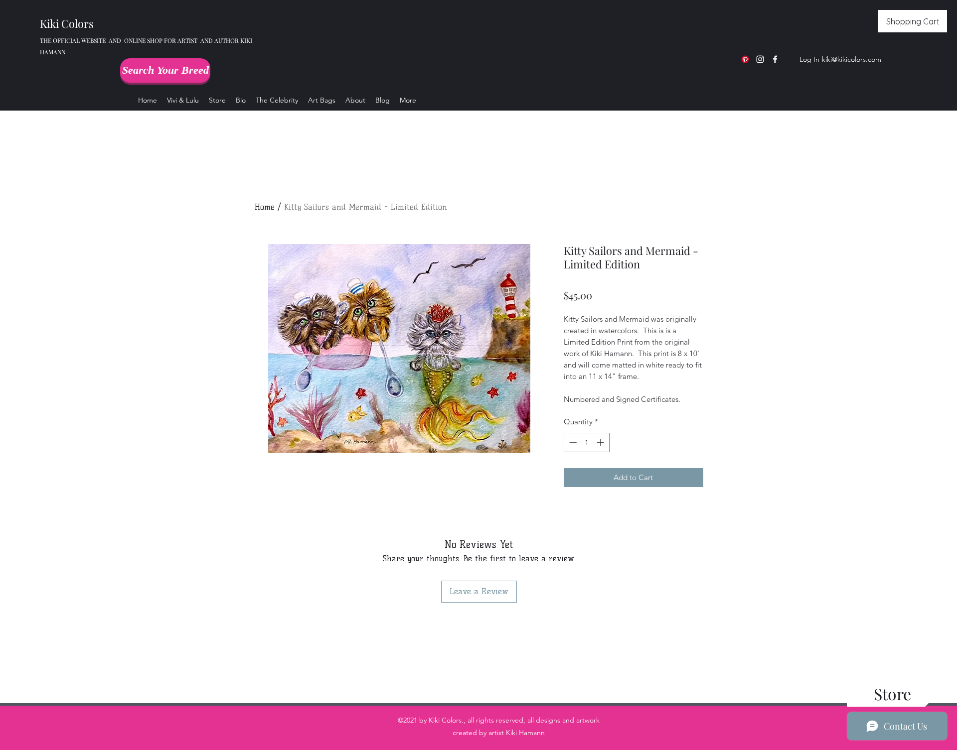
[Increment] (601, 442)
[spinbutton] (586, 442)
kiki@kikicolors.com (851, 59)
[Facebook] (775, 59)
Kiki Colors (67, 23)
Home (265, 207)
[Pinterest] (745, 59)
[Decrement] (572, 442)
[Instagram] (760, 59)
